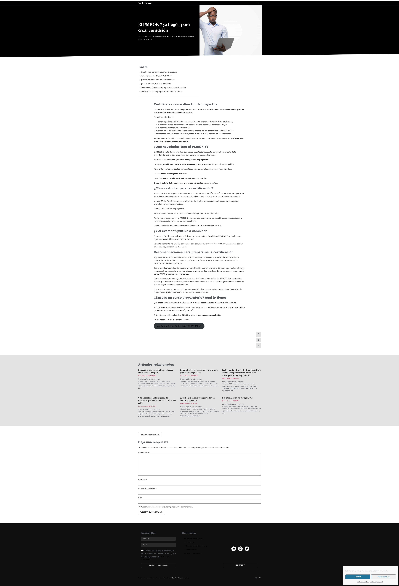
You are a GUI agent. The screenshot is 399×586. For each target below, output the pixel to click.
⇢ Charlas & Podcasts (192, 553)
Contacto (250, 3)
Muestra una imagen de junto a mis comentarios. (166, 507)
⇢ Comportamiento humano (195, 546)
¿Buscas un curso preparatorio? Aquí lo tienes (161, 91)
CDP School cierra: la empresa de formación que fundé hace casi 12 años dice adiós (157, 400)
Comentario (144, 452)
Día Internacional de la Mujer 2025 (237, 398)
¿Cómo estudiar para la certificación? (158, 80)
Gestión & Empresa (187, 36)
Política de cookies (363, 582)
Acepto (358, 577)
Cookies (166, 578)
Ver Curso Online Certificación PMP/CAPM (179, 326)
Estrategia (194, 3)
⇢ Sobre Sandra (190, 550)
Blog (229, 3)
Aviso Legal (159, 578)
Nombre (142, 480)
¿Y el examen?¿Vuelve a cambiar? (156, 83)
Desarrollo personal (209, 3)
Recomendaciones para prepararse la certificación (163, 87)
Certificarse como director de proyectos (159, 72)
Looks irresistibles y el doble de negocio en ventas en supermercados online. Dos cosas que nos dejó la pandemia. (241, 372)
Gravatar (166, 507)
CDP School (162, 307)
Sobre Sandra (239, 3)
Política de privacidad (376, 582)
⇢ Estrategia (189, 542)
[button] (257, 3)
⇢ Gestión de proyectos (193, 538)
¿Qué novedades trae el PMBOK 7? (156, 76)
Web (140, 498)
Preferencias (383, 577)
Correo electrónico (147, 489)
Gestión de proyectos (179, 3)
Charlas (222, 3)
